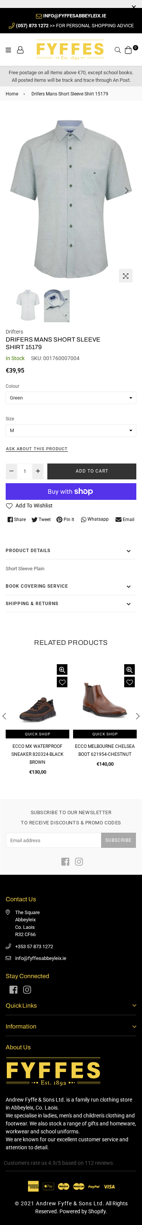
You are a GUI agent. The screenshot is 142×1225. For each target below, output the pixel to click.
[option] (71, 199)
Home (12, 94)
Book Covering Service (37, 586)
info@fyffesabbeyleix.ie (40, 958)
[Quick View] (62, 669)
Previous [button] (15, 190)
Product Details (28, 550)
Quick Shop (37, 734)
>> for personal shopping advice (75, 25)
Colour (12, 386)
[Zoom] (126, 275)
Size (10, 418)
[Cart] (128, 49)
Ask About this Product (37, 448)
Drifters (14, 332)
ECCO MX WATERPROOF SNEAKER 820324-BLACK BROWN (37, 754)
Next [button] (127, 190)
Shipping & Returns (32, 603)
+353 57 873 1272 (34, 946)
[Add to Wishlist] (62, 682)
